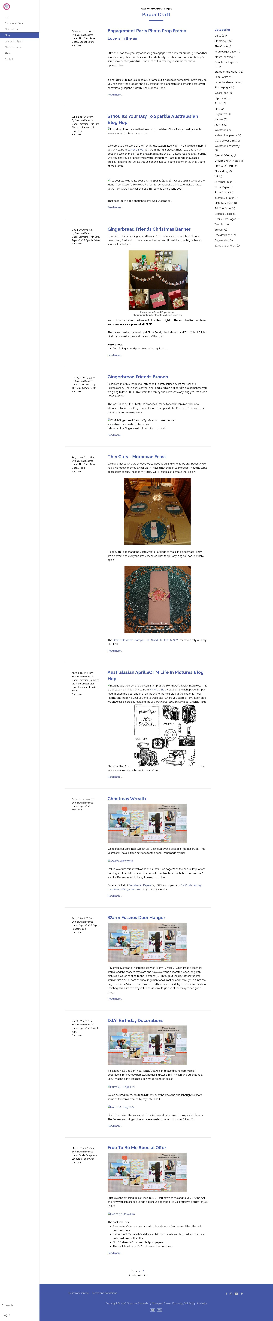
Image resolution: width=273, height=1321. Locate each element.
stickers (221, 119)
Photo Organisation (227, 51)
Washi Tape (223, 92)
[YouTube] (236, 1293)
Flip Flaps (222, 98)
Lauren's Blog (135, 149)
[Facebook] (226, 1293)
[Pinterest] (242, 1293)
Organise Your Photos (229, 160)
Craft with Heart (226, 165)
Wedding (222, 224)
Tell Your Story (225, 208)
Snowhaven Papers (140, 885)
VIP (218, 176)
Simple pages (224, 87)
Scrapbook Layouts (226, 64)
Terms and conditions (104, 1293)
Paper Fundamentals (82, 687)
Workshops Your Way (227, 148)
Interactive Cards (226, 197)
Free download (225, 235)
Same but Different (227, 245)
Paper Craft (77, 131)
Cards (82, 384)
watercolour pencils (228, 135)
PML (219, 108)
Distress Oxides (225, 213)
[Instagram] (230, 1293)
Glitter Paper (223, 187)
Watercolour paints (227, 140)
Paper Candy (224, 192)
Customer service (78, 1293)
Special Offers (86, 42)
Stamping (83, 124)
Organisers (223, 114)
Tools (82, 468)
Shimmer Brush (225, 181)
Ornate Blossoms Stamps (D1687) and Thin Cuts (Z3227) (146, 640)
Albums (221, 124)
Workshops (223, 130)
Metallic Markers (226, 203)
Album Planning (225, 57)
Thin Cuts (83, 38)
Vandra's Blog (158, 689)
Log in (6, 1315)
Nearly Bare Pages (227, 219)
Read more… (115, 94)
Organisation (224, 240)
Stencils (221, 229)
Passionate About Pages (156, 8)
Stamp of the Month (82, 127)
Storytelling (223, 171)
